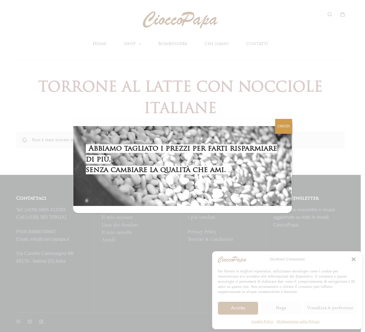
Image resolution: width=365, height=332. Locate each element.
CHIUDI (283, 126)
